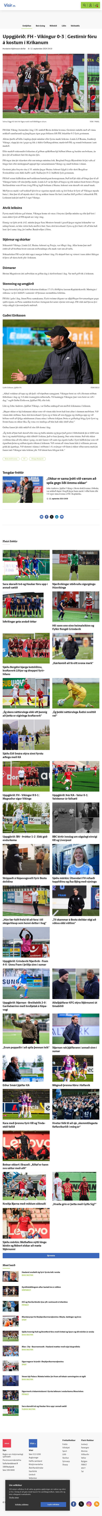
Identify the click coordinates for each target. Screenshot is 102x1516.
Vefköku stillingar (22, 1504)
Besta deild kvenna (11, 459)
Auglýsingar (33, 1458)
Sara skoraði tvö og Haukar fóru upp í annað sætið (44, 1406)
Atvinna (84, 1451)
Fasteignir (85, 1448)
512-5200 (37, 1454)
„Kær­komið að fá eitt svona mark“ (72, 663)
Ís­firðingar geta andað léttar (20, 622)
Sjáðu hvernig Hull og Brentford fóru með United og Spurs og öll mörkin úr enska (58, 1332)
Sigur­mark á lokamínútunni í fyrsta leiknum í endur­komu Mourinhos (52, 1392)
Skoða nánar (14, 1498)
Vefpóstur (33, 1478)
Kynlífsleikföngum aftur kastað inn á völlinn (41, 1287)
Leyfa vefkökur (53, 1504)
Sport (64, 1451)
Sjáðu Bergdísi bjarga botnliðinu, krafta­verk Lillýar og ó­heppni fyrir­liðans (24, 671)
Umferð (32, 1475)
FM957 (84, 1465)
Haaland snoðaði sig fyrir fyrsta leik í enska (41, 1272)
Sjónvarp (66, 1462)
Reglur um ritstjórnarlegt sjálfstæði (13, 1455)
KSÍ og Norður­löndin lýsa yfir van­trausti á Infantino (45, 1302)
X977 (83, 1468)
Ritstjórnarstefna (36, 1465)
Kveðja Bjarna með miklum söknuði (24, 1204)
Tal (82, 1472)
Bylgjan (84, 1462)
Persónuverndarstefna (12, 1460)
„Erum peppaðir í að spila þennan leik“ (26, 1047)
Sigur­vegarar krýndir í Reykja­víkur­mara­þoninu (43, 1362)
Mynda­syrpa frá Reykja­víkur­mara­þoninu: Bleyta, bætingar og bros (51, 1317)
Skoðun (65, 1458)
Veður (83, 1458)
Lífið (64, 1455)
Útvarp (65, 1465)
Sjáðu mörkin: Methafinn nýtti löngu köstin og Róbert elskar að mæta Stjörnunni (24, 1246)
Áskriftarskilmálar (36, 1468)
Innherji (84, 1445)
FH (24, 459)
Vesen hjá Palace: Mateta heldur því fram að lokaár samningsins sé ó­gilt (54, 1377)
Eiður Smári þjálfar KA (16, 1085)
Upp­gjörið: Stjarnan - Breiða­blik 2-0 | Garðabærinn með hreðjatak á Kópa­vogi (25, 1006)
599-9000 (11, 1470)
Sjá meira (51, 1256)
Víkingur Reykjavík (37, 459)
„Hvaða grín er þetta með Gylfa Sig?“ (74, 1204)
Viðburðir (85, 1455)
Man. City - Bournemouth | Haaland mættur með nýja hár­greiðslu (51, 1347)
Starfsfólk (33, 1472)
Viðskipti (66, 1448)
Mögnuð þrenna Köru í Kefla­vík (71, 1085)
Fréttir (65, 1445)
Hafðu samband (35, 1461)
